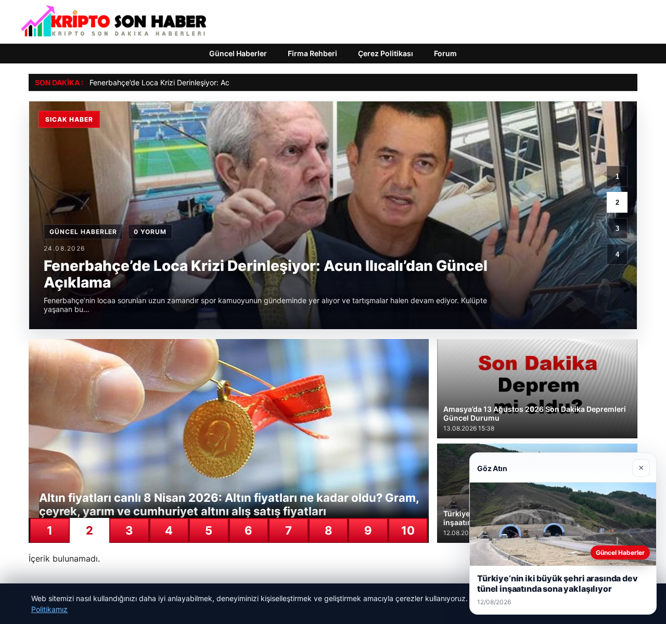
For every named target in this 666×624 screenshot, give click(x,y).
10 (408, 530)
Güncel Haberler (238, 53)
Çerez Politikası (385, 53)
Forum (445, 53)
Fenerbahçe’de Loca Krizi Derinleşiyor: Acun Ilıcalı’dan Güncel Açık (201, 82)
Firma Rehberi (312, 53)
